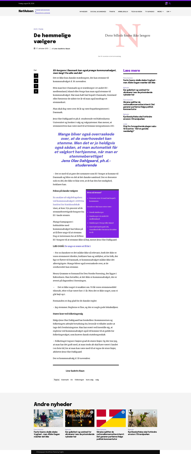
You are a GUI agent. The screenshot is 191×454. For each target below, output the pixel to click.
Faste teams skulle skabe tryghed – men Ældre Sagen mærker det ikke (47, 434)
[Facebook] (36, 75)
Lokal (125, 124)
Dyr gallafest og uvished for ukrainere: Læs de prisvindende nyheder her (137, 92)
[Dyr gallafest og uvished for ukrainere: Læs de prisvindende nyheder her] (79, 418)
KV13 (35, 29)
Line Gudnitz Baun (62, 49)
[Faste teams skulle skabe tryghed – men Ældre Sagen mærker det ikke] (48, 418)
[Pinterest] (36, 86)
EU (72, 380)
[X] (36, 81)
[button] (169, 3)
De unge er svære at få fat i (78, 246)
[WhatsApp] (36, 91)
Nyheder (126, 88)
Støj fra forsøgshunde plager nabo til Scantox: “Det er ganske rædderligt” (139, 128)
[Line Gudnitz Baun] (58, 371)
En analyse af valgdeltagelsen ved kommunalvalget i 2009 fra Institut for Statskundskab (68, 201)
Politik (41, 29)
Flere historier (128, 78)
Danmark (65, 380)
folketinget (79, 380)
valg (97, 380)
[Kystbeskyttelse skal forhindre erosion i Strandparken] (142, 418)
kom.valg (89, 380)
